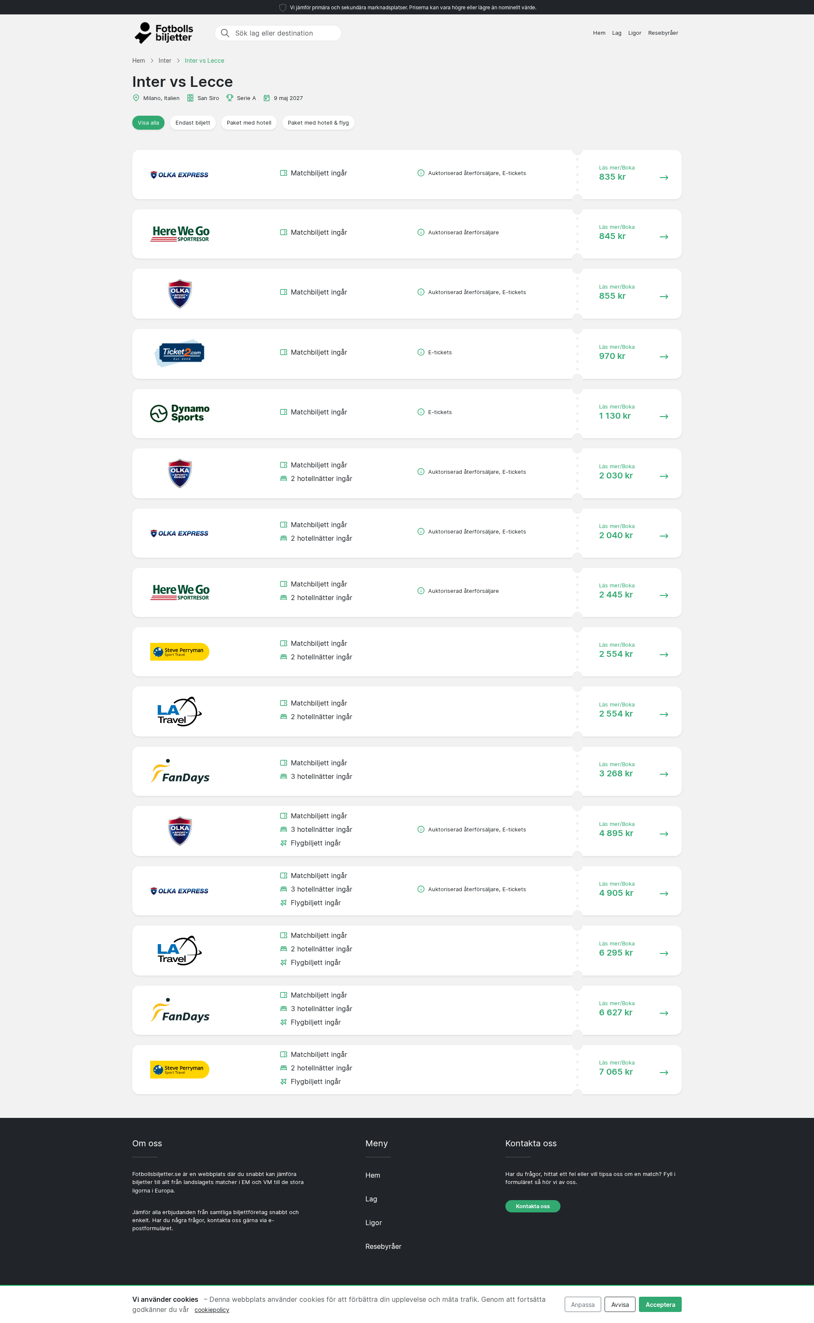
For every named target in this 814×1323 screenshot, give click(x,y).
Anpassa (583, 1304)
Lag (617, 33)
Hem (599, 33)
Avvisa (620, 1304)
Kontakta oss (533, 1206)
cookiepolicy (212, 1309)
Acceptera (660, 1304)
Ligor (634, 33)
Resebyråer (663, 33)
